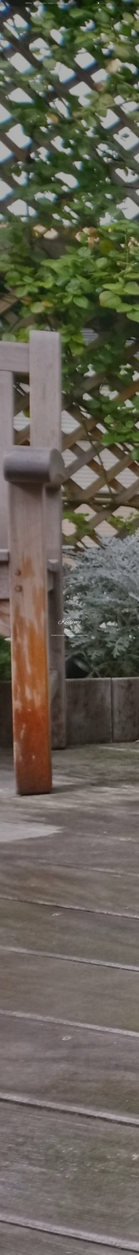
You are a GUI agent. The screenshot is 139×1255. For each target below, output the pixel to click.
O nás (56, 3)
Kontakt (62, 3)
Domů (36, 3)
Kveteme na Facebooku (106, 3)
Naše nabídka (42, 3)
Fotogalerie (50, 3)
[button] (10, 627)
